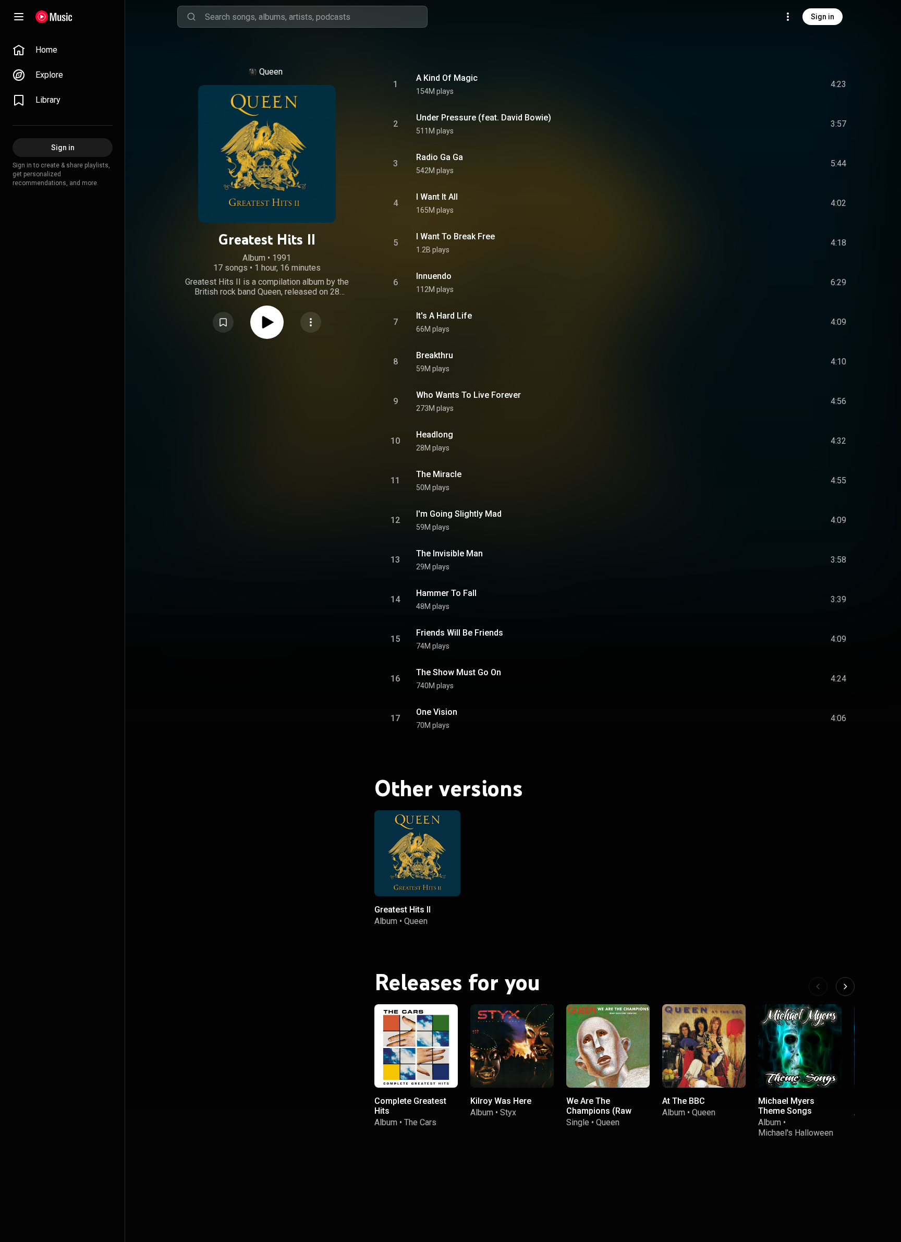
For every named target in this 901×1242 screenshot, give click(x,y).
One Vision (436, 712)
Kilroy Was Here (500, 1101)
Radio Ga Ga (439, 157)
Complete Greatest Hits (410, 1106)
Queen (271, 72)
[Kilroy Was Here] (512, 1046)
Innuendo (434, 276)
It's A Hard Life (444, 316)
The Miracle (438, 474)
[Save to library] (223, 322)
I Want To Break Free (455, 236)
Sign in (822, 17)
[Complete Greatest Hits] (416, 1046)
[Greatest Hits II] (417, 853)
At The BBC (683, 1101)
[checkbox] (839, 84)
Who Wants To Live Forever (468, 395)
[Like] (759, 84)
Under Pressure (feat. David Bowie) (483, 118)
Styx (508, 1113)
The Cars (420, 1123)
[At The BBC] (704, 1046)
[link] (62, 50)
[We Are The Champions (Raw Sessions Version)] (608, 1046)
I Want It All (437, 197)
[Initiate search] (191, 16)
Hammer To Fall (446, 593)
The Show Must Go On (458, 672)
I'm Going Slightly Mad (459, 514)
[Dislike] (779, 84)
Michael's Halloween (795, 1133)
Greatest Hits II (402, 910)
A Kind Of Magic (447, 78)
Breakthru (434, 355)
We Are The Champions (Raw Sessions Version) (601, 1111)
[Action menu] (310, 322)
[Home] (53, 16)
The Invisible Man (449, 553)
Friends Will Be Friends (459, 633)
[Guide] (19, 16)
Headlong (434, 435)
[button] (223, 322)
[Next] (845, 986)
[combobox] (316, 16)
